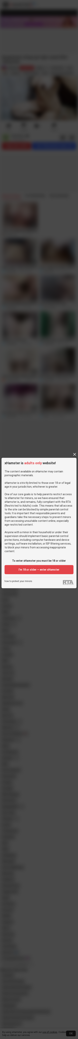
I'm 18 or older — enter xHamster (39, 569)
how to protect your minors (18, 581)
